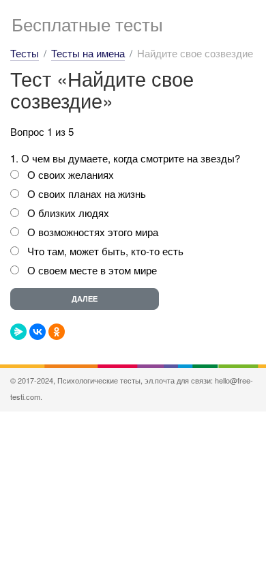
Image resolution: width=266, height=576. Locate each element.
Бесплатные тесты (87, 23)
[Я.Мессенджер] (18, 331)
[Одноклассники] (56, 331)
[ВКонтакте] (37, 331)
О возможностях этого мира (92, 232)
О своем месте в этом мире (92, 270)
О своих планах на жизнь (86, 193)
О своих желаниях (70, 174)
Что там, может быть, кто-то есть (105, 251)
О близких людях (68, 212)
